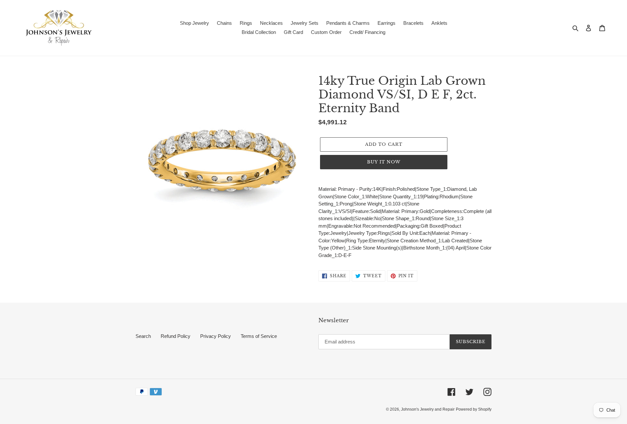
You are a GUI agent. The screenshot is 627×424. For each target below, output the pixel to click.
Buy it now (383, 162)
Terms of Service (259, 336)
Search (143, 336)
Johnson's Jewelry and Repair (428, 409)
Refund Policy (175, 336)
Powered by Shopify (473, 409)
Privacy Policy (215, 336)
